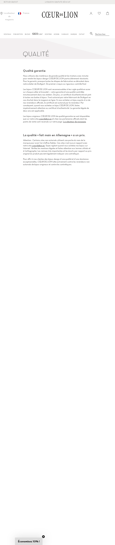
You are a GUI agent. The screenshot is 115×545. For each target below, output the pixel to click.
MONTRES (48, 34)
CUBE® (37, 34)
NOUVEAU (7, 34)
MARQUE (74, 34)
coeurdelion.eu (45, 118)
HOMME (56, 34)
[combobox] (102, 34)
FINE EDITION (18, 34)
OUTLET (82, 34)
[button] (29, 541)
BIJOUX (27, 34)
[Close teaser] (43, 536)
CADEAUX (64, 34)
